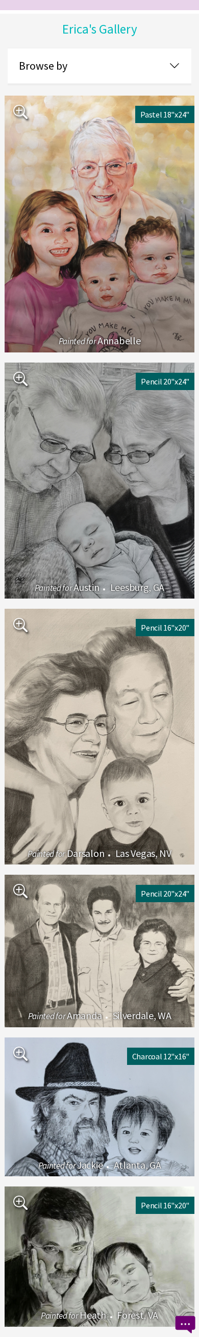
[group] (99, 224)
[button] (99, 66)
